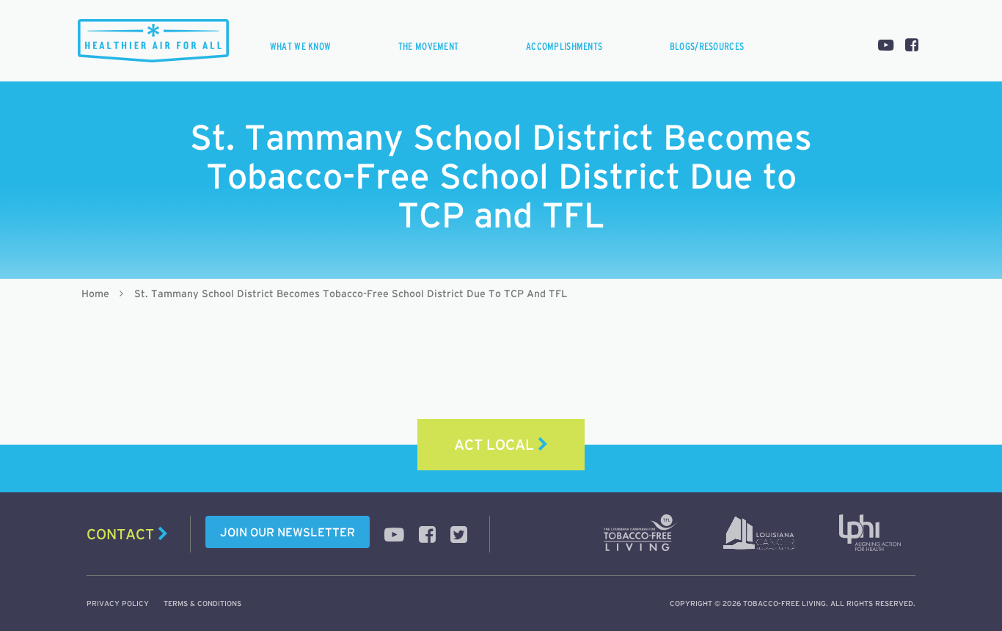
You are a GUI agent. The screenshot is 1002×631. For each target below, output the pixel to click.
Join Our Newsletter (287, 532)
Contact (122, 534)
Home (95, 293)
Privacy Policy (118, 603)
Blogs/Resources (707, 46)
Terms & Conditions (202, 603)
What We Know (300, 46)
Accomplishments (564, 46)
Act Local (496, 445)
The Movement (428, 46)
